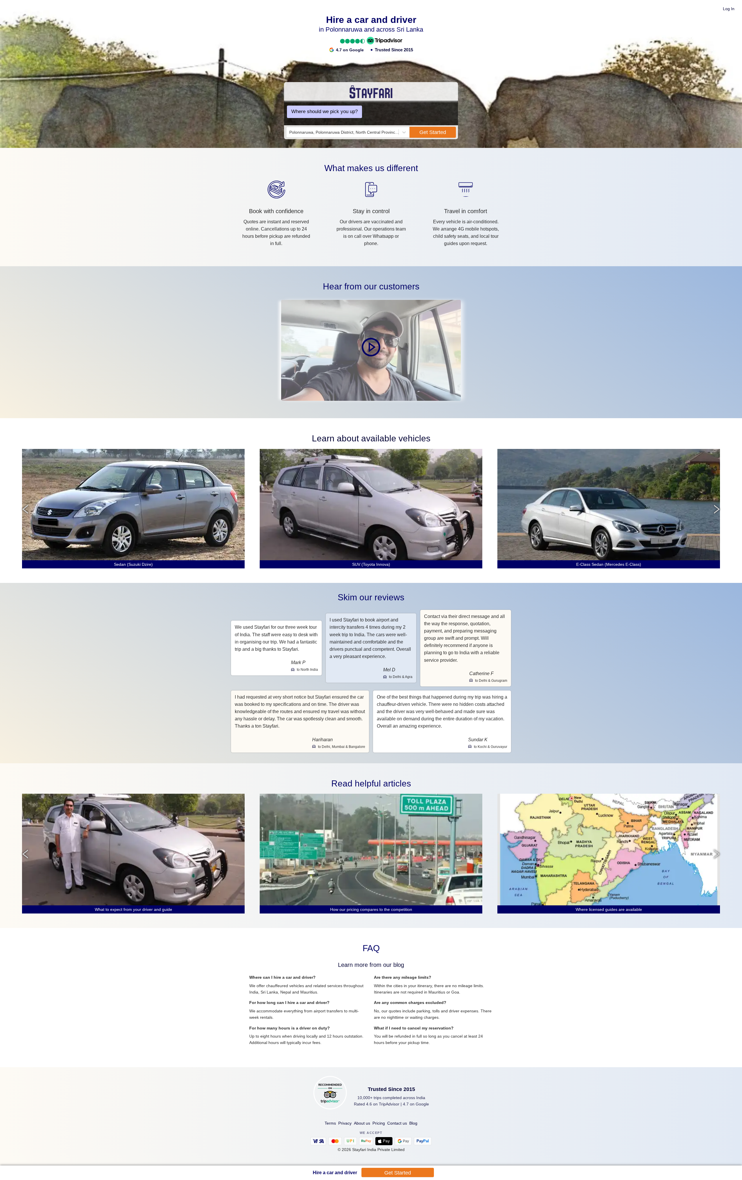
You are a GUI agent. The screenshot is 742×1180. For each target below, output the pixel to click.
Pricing (378, 1123)
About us (362, 1123)
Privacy (345, 1123)
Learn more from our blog (371, 965)
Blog (413, 1123)
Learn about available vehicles (371, 438)
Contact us (397, 1123)
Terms (330, 1123)
